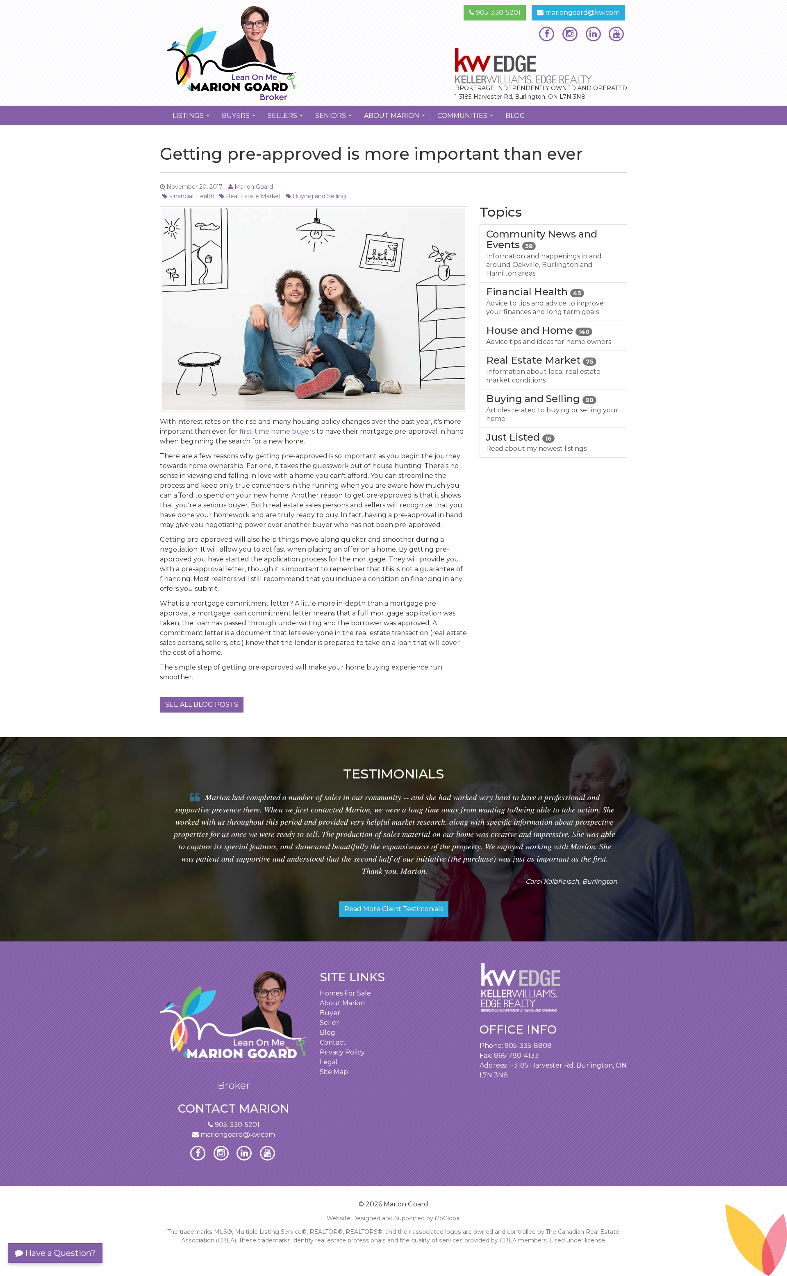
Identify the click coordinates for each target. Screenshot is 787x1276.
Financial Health (190, 196)
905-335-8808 (528, 1046)
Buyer (330, 1013)
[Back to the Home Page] (273, 53)
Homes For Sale (345, 993)
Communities (466, 118)
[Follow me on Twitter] (570, 34)
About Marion (395, 118)
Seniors (334, 118)
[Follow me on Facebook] (546, 34)
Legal (329, 1062)
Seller (329, 1023)
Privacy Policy (342, 1052)
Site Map (334, 1072)
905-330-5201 (497, 12)
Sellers (286, 118)
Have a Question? (59, 1253)
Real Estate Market (252, 196)
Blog (515, 116)
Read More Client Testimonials (393, 909)
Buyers (239, 118)
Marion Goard (253, 186)
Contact (333, 1042)
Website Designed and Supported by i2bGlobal (394, 1218)
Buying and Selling (318, 196)
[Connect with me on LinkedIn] (593, 34)
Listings (192, 118)
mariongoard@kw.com (582, 12)
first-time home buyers (277, 431)
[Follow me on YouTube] (616, 34)
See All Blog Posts (201, 704)
